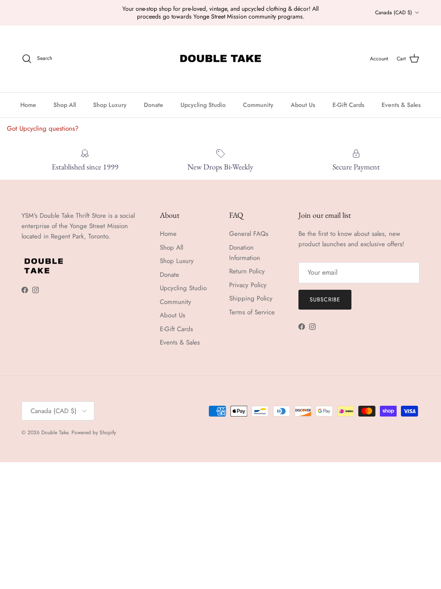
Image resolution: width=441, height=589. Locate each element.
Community (258, 104)
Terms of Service (252, 312)
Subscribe (325, 299)
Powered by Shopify (93, 432)
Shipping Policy (251, 298)
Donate (153, 104)
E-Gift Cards (348, 104)
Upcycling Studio (203, 104)
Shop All (64, 104)
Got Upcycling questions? (42, 128)
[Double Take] (220, 59)
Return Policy (247, 271)
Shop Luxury (110, 104)
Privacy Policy (248, 285)
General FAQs (248, 233)
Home (28, 104)
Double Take (54, 432)
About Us (303, 104)
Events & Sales (401, 104)
